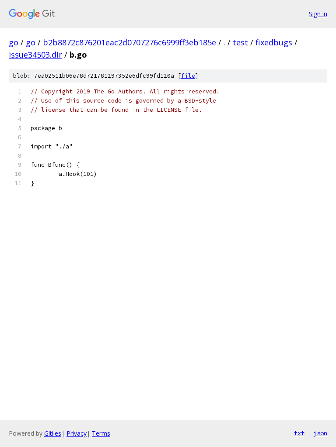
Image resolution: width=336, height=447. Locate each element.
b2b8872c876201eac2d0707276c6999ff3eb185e (129, 42)
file (188, 75)
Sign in (318, 14)
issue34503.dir (35, 54)
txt (299, 433)
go (13, 42)
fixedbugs (274, 42)
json (320, 433)
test (240, 42)
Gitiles (52, 433)
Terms (101, 433)
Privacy (76, 433)
